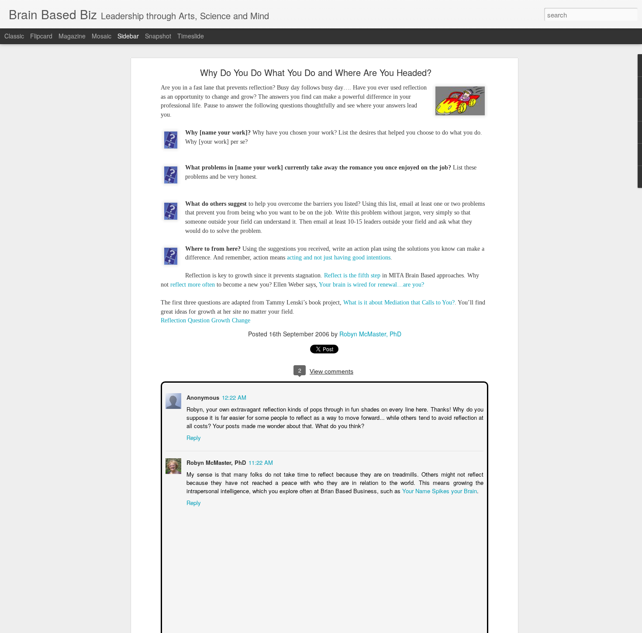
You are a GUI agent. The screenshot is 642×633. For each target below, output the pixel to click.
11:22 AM (260, 461)
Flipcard (41, 35)
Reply (193, 436)
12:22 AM (233, 396)
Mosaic (101, 35)
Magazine (72, 35)
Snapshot (158, 35)
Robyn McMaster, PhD (370, 333)
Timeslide (190, 35)
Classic (14, 35)
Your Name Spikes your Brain (438, 490)
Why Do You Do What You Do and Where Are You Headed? (315, 72)
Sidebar (128, 35)
